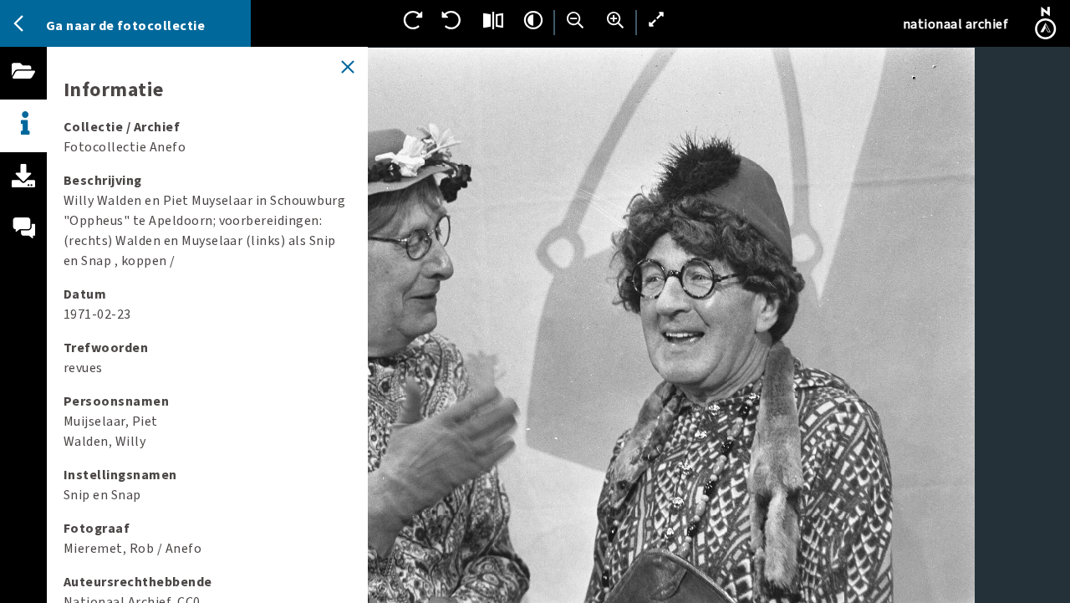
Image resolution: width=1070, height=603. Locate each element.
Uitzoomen (575, 20)
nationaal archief (955, 24)
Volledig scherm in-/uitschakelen (657, 20)
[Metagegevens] (23, 126)
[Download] (23, 195)
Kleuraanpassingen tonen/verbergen (533, 20)
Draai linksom (453, 20)
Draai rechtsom (413, 20)
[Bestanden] (23, 89)
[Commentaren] (23, 247)
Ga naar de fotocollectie (126, 26)
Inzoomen (615, 20)
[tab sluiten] (347, 67)
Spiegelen (493, 20)
